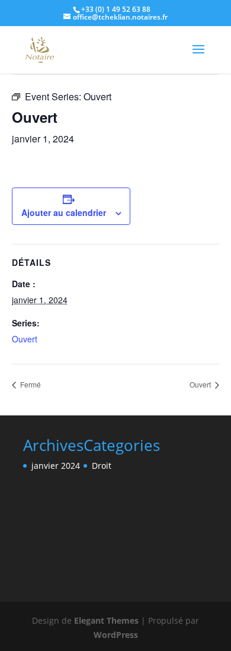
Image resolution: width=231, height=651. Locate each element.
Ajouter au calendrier (63, 212)
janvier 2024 (55, 465)
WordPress (116, 634)
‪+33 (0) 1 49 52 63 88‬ (115, 9)
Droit (101, 465)
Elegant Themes (106, 620)
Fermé (29, 384)
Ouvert (24, 339)
